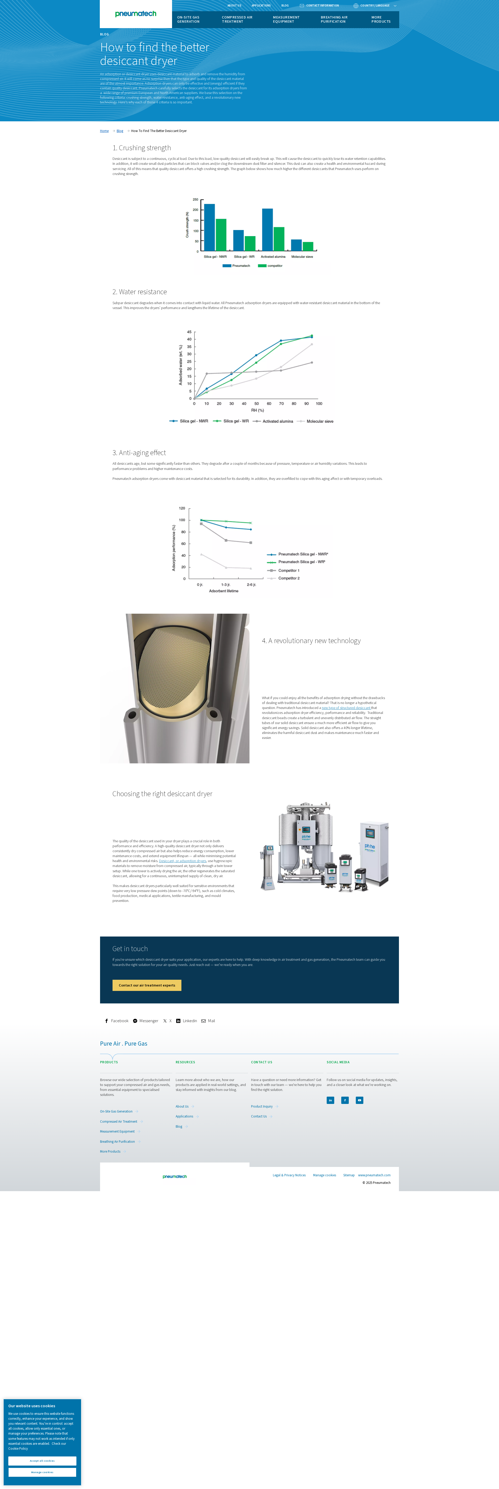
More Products (381, 19)
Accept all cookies (42, 1461)
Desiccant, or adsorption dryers (182, 861)
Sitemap (349, 1175)
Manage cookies (324, 1175)
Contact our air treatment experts (147, 985)
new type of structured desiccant (346, 708)
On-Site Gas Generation (188, 19)
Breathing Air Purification (334, 19)
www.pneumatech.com (374, 1175)
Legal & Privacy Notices (289, 1175)
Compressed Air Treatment (237, 19)
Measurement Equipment (286, 19)
